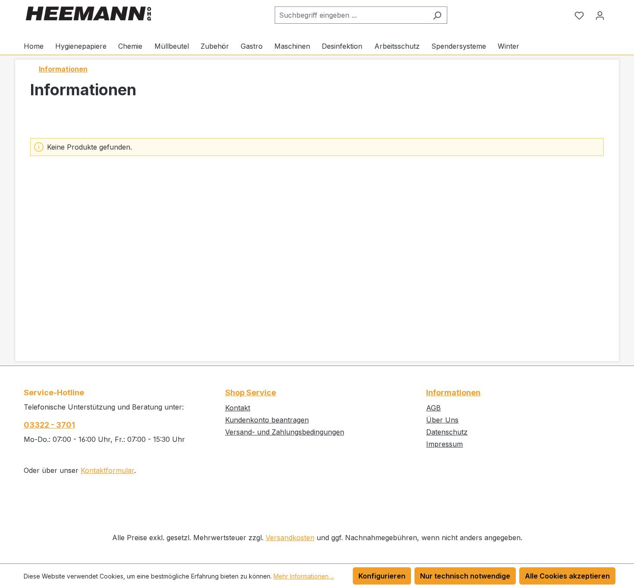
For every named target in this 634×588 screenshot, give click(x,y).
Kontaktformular (107, 470)
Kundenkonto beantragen (267, 420)
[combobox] (351, 15)
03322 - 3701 (49, 424)
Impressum (444, 444)
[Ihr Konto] (600, 15)
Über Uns (442, 420)
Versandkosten (290, 537)
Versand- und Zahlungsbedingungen (284, 432)
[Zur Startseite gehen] (88, 13)
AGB (433, 407)
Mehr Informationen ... (303, 576)
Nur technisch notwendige (465, 576)
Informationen (453, 392)
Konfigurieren (381, 576)
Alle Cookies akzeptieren (567, 576)
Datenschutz (447, 432)
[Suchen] (437, 15)
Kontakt (237, 407)
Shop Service (250, 392)
